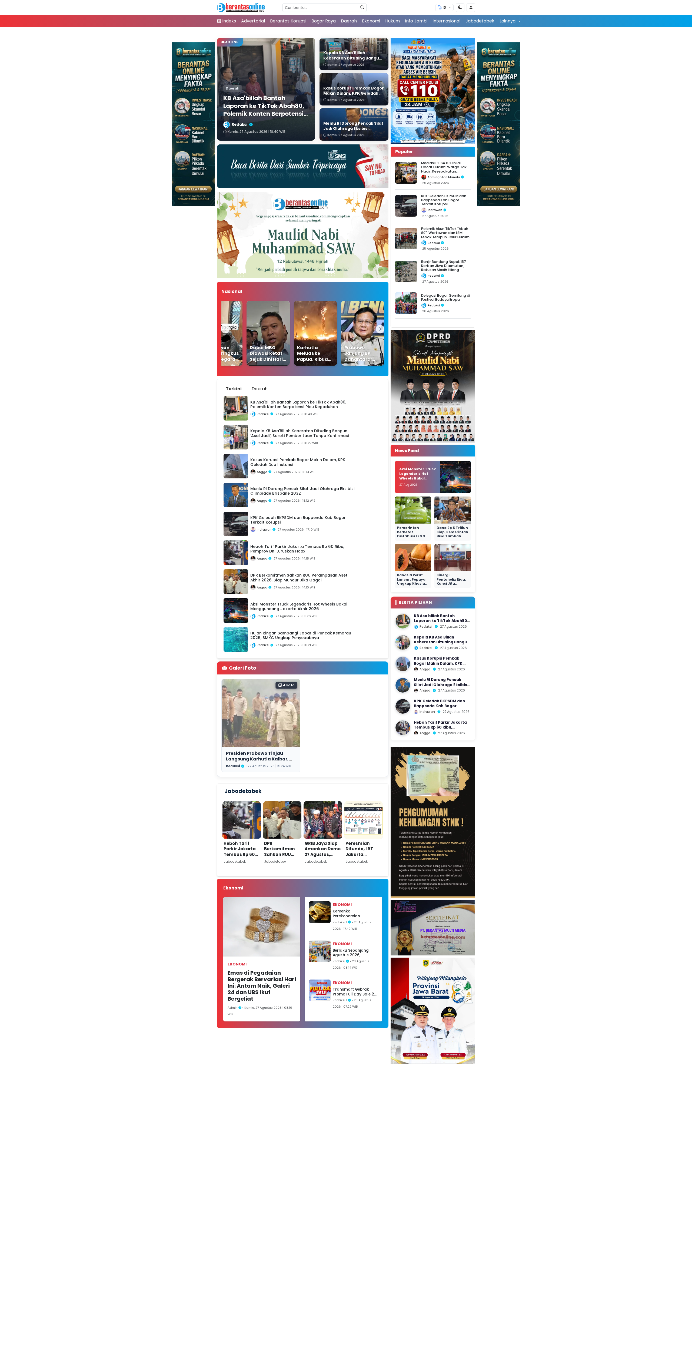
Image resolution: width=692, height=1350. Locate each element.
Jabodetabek (479, 21)
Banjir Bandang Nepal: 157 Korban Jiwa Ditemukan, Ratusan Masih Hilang (443, 265)
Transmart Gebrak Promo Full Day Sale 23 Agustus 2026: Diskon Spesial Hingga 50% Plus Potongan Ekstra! (355, 992)
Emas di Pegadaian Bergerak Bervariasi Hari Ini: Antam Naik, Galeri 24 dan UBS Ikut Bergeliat (262, 985)
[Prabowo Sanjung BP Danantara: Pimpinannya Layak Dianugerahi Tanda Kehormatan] (348, 333)
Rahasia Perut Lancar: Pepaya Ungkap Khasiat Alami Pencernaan (412, 583)
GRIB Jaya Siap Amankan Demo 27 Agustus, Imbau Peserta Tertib (323, 854)
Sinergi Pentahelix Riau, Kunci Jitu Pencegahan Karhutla (451, 583)
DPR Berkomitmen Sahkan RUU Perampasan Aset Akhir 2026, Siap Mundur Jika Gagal (281, 860)
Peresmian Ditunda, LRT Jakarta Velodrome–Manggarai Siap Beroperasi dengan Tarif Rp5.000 (363, 863)
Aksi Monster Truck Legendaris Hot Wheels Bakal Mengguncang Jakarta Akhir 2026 (417, 478)
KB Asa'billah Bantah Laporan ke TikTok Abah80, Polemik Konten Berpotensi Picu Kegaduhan (441, 623)
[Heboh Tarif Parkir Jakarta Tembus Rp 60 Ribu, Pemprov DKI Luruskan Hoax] (403, 728)
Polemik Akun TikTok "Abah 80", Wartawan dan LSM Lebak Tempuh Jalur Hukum (445, 232)
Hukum (392, 21)
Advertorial (253, 21)
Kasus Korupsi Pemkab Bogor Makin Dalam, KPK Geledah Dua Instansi (438, 663)
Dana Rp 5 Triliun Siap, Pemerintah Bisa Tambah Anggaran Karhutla (452, 536)
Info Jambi (416, 21)
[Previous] (225, 329)
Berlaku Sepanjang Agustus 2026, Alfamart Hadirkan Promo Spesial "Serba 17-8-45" (353, 953)
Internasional (446, 21)
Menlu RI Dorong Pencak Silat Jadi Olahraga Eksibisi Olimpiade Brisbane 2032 (441, 684)
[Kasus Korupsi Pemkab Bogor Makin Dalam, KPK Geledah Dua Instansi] (403, 664)
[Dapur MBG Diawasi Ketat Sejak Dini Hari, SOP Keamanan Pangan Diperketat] (254, 333)
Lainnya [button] (508, 21)
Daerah (349, 21)
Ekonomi (371, 21)
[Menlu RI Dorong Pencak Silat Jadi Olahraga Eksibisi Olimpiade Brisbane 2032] (403, 685)
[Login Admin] (471, 8)
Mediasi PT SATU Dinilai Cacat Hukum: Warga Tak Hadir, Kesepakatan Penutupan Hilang (444, 169)
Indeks (229, 21)
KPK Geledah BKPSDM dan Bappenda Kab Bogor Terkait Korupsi (443, 200)
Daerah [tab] (260, 389)
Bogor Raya (323, 21)
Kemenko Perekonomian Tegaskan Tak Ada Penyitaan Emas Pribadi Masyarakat (352, 913)
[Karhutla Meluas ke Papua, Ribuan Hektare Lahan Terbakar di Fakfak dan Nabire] (301, 333)
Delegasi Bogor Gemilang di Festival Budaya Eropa (445, 297)
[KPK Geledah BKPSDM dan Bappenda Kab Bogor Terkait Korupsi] (403, 706)
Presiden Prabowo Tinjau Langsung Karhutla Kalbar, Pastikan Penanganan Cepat (259, 759)
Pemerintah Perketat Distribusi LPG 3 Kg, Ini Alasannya (413, 534)
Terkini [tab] (234, 389)
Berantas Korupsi (288, 21)
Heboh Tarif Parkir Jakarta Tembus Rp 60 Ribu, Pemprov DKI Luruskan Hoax (240, 857)
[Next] (380, 329)
